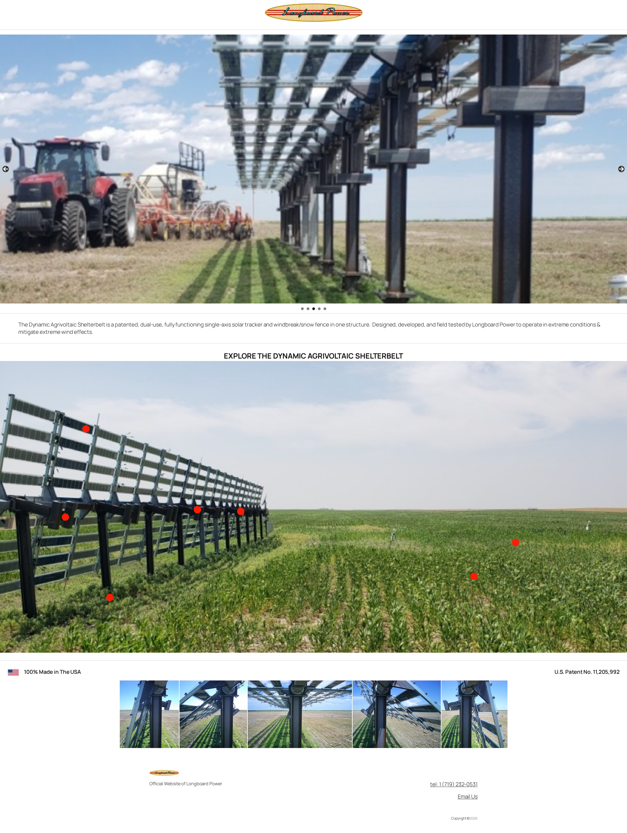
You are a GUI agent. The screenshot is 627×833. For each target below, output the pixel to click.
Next (621, 169)
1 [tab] (302, 308)
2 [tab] (308, 308)
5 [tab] (325, 308)
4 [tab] (319, 308)
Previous (5, 169)
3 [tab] (313, 308)
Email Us (468, 796)
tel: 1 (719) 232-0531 (454, 784)
